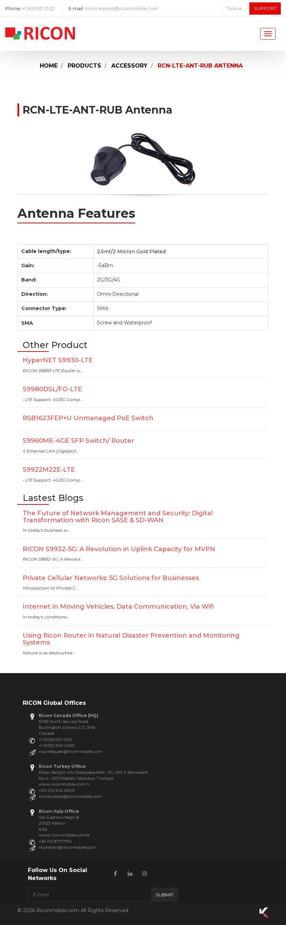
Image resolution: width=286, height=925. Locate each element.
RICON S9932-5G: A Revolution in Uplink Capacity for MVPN (119, 549)
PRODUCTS (84, 65)
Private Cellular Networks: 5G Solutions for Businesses (111, 578)
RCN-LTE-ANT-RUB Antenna (200, 65)
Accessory (129, 65)
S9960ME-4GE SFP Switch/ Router (78, 441)
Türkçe (234, 8)
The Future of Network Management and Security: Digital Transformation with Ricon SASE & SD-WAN (118, 516)
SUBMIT (164, 894)
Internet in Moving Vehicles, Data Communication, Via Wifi (118, 606)
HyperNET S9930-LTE (58, 360)
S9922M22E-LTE (49, 469)
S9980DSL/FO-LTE (52, 389)
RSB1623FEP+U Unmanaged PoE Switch (88, 418)
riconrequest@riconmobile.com (121, 8)
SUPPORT (265, 8)
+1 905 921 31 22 (38, 8)
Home (49, 65)
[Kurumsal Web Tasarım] (264, 916)
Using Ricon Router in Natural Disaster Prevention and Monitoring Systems (131, 639)
